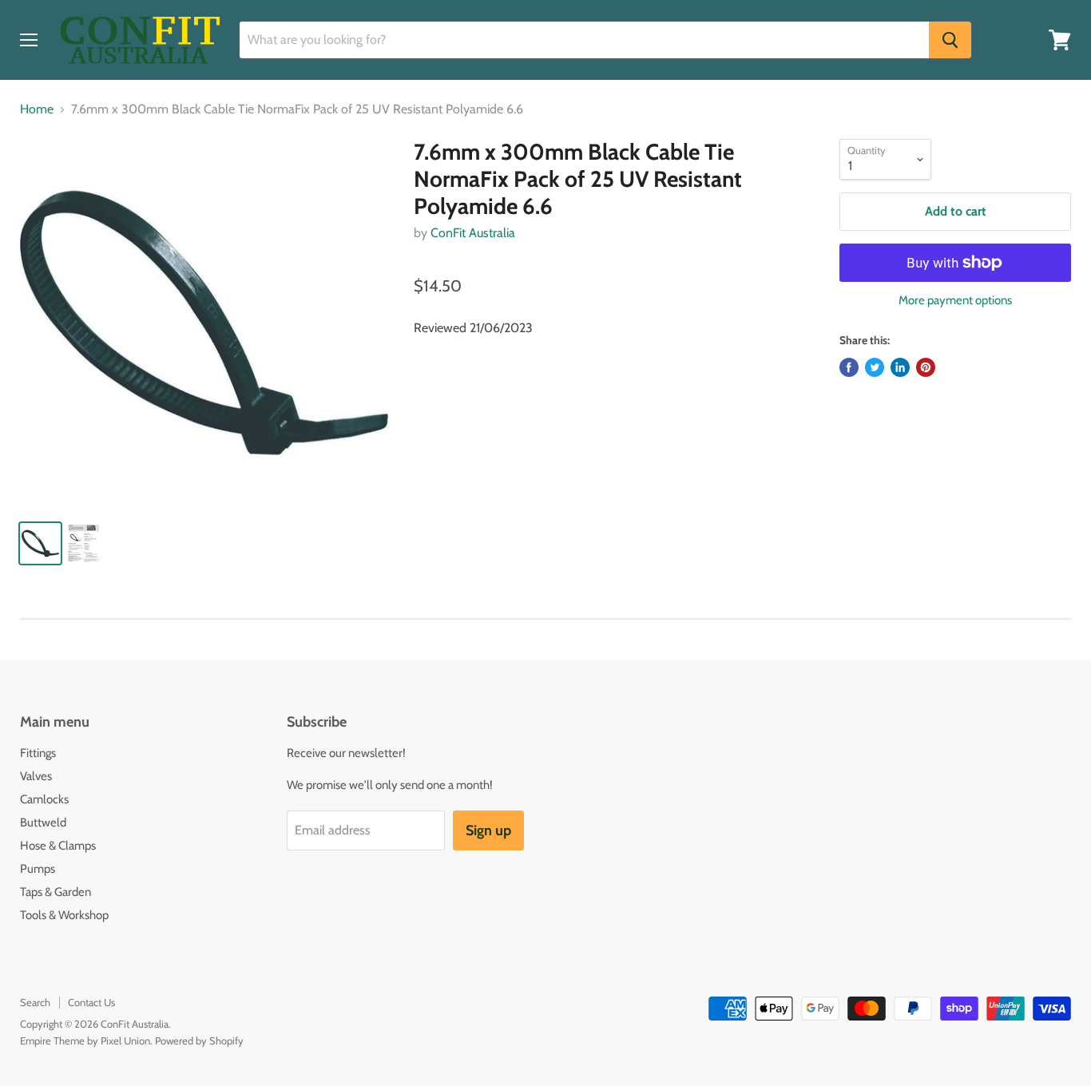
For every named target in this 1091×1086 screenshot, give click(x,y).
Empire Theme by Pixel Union (85, 1040)
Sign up (488, 830)
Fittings (38, 753)
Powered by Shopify (199, 1040)
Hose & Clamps (58, 845)
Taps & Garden (55, 892)
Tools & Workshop (64, 915)
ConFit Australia (472, 232)
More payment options (955, 300)
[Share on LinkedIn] (900, 367)
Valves (36, 776)
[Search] (950, 40)
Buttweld (43, 822)
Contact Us (91, 1002)
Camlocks (44, 799)
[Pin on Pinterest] (925, 367)
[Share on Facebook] (849, 367)
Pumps (37, 869)
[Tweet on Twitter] (874, 367)
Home (37, 109)
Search (35, 1002)
